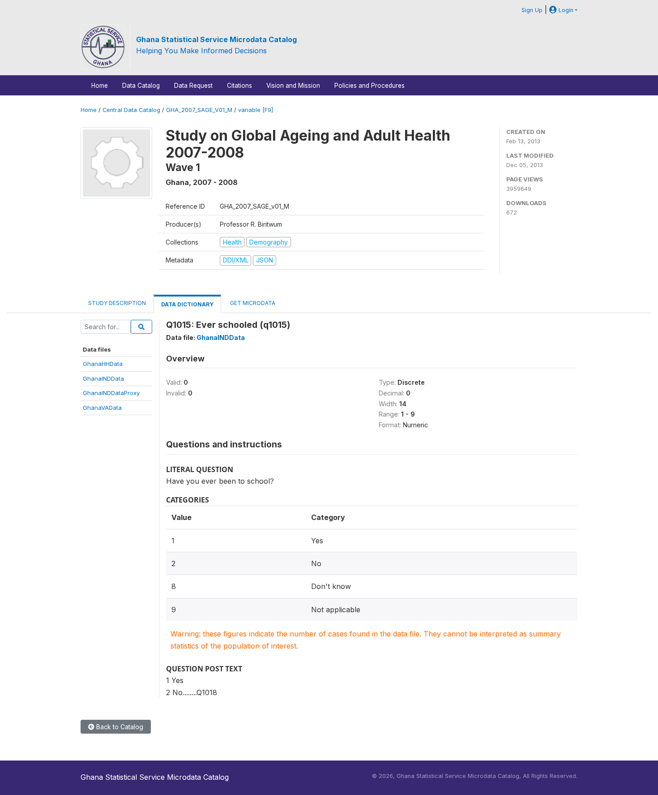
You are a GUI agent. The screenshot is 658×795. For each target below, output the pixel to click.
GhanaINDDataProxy (111, 392)
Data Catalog (141, 85)
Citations (239, 85)
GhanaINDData (103, 378)
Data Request (193, 85)
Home (99, 85)
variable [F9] (255, 110)
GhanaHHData (103, 363)
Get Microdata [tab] (252, 303)
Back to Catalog (118, 727)
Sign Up (532, 10)
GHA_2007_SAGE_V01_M (199, 110)
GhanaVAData (102, 407)
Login (565, 10)
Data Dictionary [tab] (187, 304)
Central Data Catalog (131, 110)
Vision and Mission (293, 85)
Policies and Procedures (369, 85)
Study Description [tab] (117, 303)
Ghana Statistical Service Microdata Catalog (216, 39)
